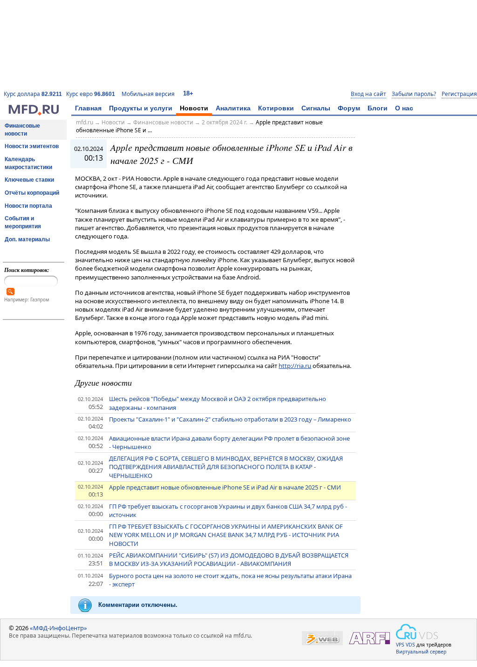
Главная (88, 108)
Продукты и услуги (140, 108)
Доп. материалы (27, 239)
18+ (188, 93)
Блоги (378, 108)
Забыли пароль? (414, 94)
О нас (404, 108)
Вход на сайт (368, 94)
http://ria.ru (295, 365)
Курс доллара (33, 94)
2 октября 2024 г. (224, 122)
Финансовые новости (22, 130)
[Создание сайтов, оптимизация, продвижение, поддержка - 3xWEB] (322, 638)
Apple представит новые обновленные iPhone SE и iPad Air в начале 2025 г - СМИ (225, 487)
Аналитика (233, 108)
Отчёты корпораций (32, 193)
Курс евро (90, 94)
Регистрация (459, 94)
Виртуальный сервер (421, 651)
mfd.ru (84, 122)
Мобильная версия (148, 94)
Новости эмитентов (32, 146)
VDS (410, 644)
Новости (194, 108)
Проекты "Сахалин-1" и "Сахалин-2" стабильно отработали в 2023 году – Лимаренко (230, 419)
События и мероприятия (23, 222)
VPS (400, 644)
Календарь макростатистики (28, 163)
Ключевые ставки (29, 180)
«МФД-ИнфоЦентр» (58, 628)
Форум (349, 108)
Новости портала (28, 206)
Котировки (276, 108)
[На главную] (33, 113)
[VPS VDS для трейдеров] (417, 632)
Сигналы (315, 108)
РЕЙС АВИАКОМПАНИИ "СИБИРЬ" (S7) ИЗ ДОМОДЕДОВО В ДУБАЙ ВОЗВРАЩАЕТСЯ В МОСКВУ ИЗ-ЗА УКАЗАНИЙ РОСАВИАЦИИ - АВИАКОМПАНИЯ (228, 559)
